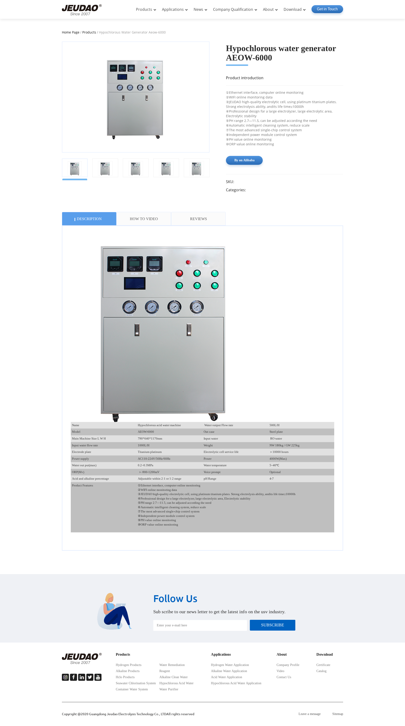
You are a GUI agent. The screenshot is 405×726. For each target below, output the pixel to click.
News (198, 9)
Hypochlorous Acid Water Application (236, 683)
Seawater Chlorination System (136, 683)
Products (144, 9)
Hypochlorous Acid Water (176, 683)
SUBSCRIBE (272, 625)
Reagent (164, 671)
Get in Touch (327, 9)
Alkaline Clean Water (173, 677)
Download (293, 9)
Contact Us (284, 677)
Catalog (321, 671)
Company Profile (288, 665)
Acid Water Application (226, 677)
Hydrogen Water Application (230, 665)
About (268, 9)
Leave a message (310, 714)
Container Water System (132, 689)
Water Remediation (172, 665)
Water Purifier (168, 689)
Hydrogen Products (128, 665)
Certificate (323, 665)
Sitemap (337, 714)
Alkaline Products (127, 671)
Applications (173, 9)
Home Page (70, 32)
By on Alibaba (244, 160)
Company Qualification (233, 9)
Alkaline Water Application (229, 671)
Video (280, 671)
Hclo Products (125, 677)
